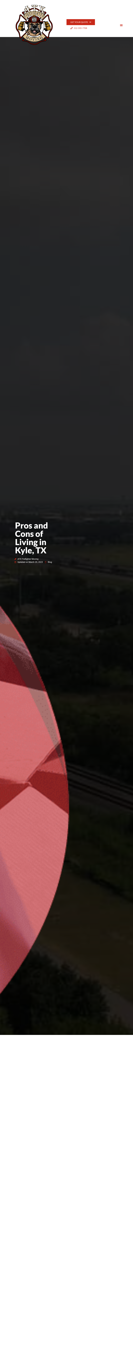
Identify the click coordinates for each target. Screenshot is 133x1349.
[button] (121, 25)
